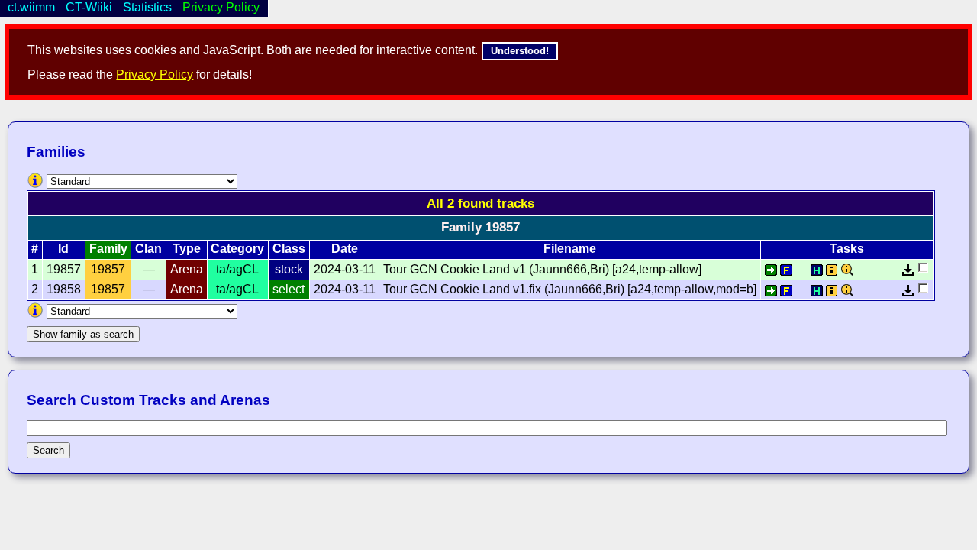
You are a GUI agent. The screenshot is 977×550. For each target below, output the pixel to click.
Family (108, 248)
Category (237, 248)
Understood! (520, 51)
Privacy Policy (154, 74)
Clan (148, 248)
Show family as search (83, 334)
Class (288, 248)
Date (344, 248)
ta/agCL (237, 269)
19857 (108, 269)
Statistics (147, 7)
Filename (569, 248)
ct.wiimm (31, 7)
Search (48, 450)
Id (63, 248)
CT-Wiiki (89, 7)
